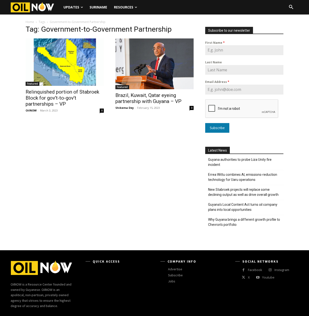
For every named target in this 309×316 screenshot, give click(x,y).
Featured (32, 83)
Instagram (281, 270)
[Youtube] (258, 277)
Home (30, 22)
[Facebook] (243, 270)
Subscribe (217, 127)
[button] (291, 7)
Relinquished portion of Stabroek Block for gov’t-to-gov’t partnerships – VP (62, 98)
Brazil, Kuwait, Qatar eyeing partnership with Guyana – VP (148, 98)
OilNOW (31, 110)
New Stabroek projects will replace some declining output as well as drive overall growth (243, 192)
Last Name (213, 62)
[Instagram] (270, 270)
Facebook (255, 270)
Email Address (217, 82)
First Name (215, 43)
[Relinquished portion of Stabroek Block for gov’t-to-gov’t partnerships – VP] (65, 62)
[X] (243, 277)
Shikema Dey (124, 108)
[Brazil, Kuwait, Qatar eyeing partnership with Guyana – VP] (154, 63)
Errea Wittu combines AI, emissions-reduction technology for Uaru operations (242, 177)
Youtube (268, 277)
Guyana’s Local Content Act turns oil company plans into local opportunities (242, 207)
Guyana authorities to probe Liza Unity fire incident (240, 162)
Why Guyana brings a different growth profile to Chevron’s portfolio (244, 222)
